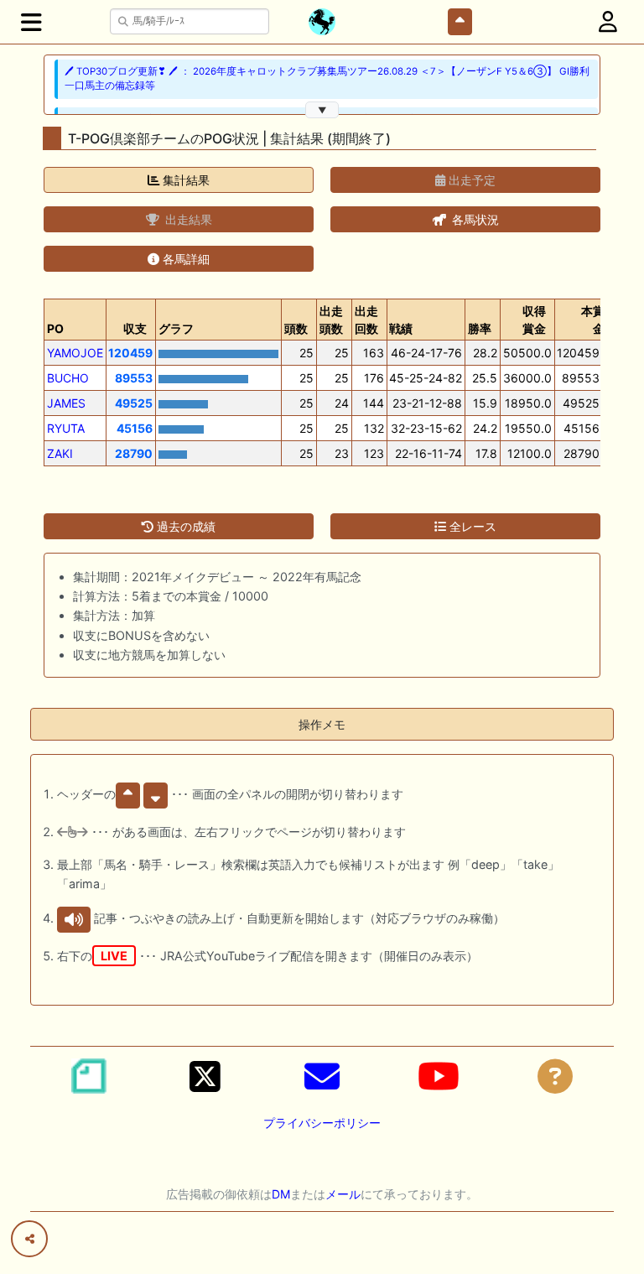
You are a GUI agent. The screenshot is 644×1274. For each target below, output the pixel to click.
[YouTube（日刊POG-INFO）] (438, 1076)
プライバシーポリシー (322, 1122)
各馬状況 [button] (474, 219)
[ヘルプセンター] (555, 1076)
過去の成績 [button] (184, 526)
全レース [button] (471, 526)
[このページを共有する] (29, 1238)
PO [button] (55, 328)
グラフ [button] (176, 328)
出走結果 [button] (187, 219)
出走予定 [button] (470, 180)
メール (343, 1194)
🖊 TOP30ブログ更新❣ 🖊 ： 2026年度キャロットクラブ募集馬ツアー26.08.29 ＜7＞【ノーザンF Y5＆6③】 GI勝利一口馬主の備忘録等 (327, 78)
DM (281, 1194)
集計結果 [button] (184, 180)
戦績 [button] (401, 328)
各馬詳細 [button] (184, 259)
